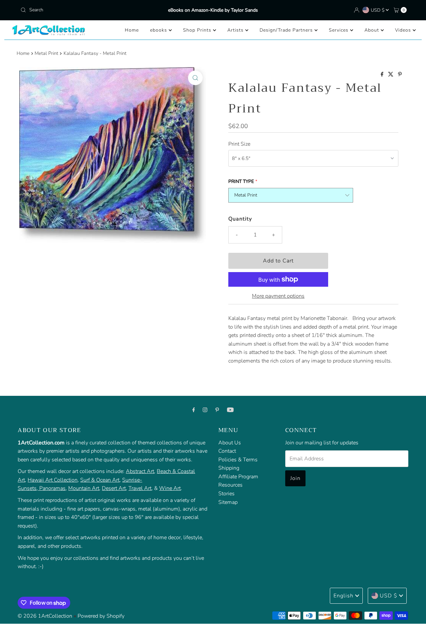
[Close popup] (402, 471)
